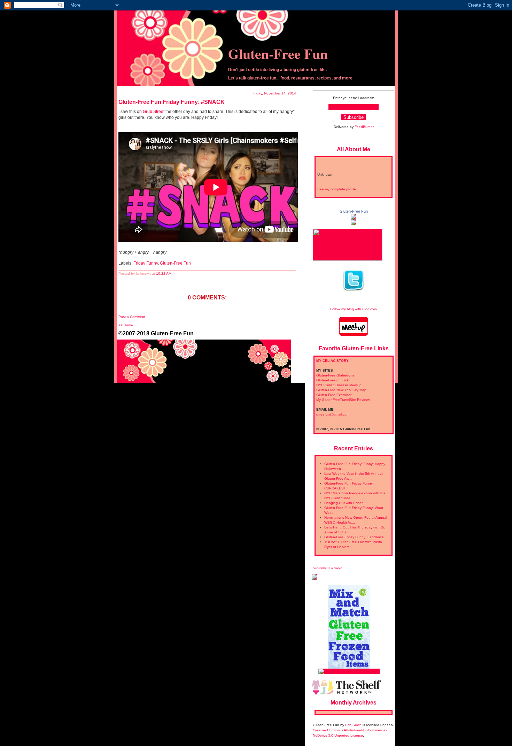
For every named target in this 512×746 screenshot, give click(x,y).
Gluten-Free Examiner (333, 395)
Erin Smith (353, 725)
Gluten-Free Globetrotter (336, 375)
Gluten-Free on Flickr (333, 380)
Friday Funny (145, 263)
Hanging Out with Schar (343, 503)
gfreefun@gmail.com (332, 414)
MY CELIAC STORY (332, 361)
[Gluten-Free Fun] (353, 217)
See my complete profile (336, 189)
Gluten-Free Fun (278, 53)
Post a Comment (131, 317)
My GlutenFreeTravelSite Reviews (343, 400)
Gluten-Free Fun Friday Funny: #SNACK (171, 102)
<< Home (125, 325)
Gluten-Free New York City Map (341, 390)
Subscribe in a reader (327, 568)
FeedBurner (364, 127)
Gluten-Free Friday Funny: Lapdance (354, 537)
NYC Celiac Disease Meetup (339, 385)
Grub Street (153, 111)
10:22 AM (163, 273)
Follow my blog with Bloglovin (353, 309)
